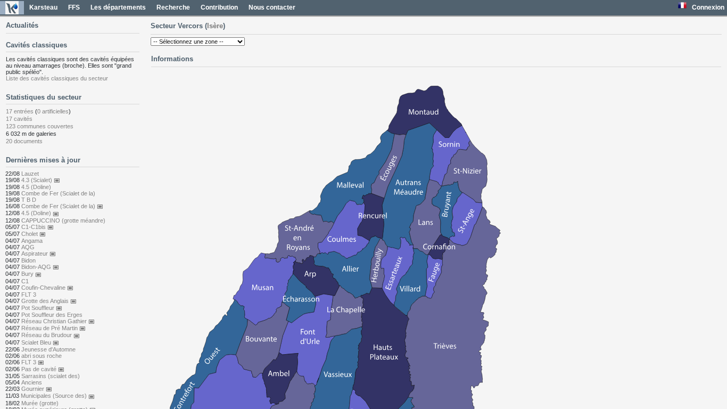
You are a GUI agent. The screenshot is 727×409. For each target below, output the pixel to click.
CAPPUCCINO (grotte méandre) (63, 220)
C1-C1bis (37, 227)
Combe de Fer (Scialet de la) (58, 193)
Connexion (708, 7)
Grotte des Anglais (49, 301)
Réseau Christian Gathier (58, 321)
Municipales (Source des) (58, 395)
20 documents (24, 141)
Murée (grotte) (40, 403)
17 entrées (20, 111)
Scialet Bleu (40, 342)
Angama (32, 241)
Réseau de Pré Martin (53, 328)
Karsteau (43, 7)
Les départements (118, 7)
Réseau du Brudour (50, 335)
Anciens (31, 382)
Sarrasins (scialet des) (50, 376)
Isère (215, 26)
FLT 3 (28, 294)
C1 (25, 281)
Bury (31, 274)
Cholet (33, 234)
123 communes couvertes (39, 126)
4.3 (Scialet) (40, 180)
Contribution (219, 7)
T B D (28, 200)
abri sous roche (41, 356)
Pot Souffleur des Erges (51, 315)
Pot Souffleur (41, 308)
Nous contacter (272, 7)
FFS (74, 7)
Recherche (173, 7)
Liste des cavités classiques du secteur (57, 78)
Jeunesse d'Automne (48, 349)
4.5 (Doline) (36, 187)
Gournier (36, 389)
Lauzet (30, 173)
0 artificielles (53, 111)
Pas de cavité (42, 369)
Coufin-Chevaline (47, 287)
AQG (28, 247)
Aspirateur (38, 253)
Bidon (28, 260)
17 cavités (19, 119)
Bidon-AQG (40, 267)
